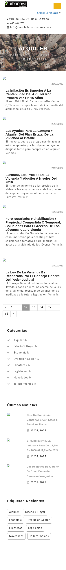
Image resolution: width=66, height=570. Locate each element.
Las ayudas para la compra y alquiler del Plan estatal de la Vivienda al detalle (29, 134)
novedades (21, 377)
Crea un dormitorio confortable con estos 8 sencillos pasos (42, 420)
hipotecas (20, 365)
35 (49, 307)
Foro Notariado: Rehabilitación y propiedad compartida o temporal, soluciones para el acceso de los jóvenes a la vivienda (33, 224)
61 (6, 313)
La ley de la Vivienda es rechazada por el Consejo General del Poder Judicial (33, 276)
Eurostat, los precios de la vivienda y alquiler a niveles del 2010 (31, 178)
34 (41, 307)
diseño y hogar (24, 346)
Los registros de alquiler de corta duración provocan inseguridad (43, 471)
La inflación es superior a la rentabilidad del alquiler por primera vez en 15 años (28, 94)
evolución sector (25, 359)
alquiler (19, 340)
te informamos (23, 384)
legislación (21, 371)
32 (25, 307)
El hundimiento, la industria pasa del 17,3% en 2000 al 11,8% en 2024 (42, 445)
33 (33, 307)
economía (20, 352)
